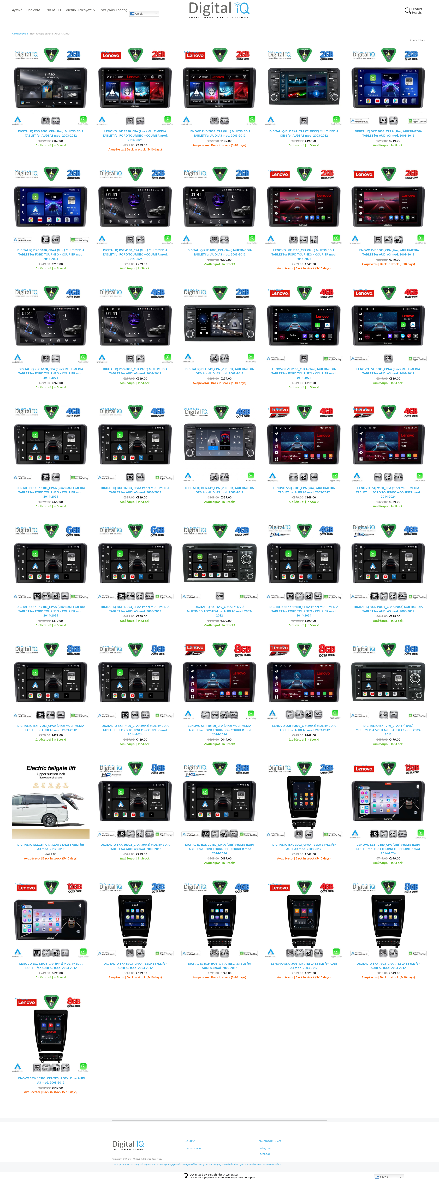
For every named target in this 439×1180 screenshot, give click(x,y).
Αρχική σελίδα (20, 33)
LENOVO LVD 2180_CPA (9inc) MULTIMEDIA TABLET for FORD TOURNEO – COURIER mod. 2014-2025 (135, 135)
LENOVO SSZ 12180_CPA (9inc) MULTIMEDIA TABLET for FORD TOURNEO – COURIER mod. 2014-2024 (388, 848)
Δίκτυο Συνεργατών (80, 10)
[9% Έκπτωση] (304, 86)
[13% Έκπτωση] (51, 443)
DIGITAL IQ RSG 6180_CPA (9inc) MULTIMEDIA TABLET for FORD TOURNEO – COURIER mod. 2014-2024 (50, 373)
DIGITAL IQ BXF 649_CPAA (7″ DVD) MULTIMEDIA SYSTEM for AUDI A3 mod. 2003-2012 (219, 611)
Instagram (265, 1148)
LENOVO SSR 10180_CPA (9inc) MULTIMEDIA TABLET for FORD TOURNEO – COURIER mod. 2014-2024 (219, 730)
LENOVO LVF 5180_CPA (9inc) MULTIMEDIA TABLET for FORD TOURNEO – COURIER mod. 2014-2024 (303, 254)
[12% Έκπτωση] (388, 86)
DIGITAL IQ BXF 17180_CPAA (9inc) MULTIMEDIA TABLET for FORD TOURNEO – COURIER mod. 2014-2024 (50, 611)
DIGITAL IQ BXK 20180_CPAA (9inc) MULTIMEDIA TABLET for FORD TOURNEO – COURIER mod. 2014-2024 (219, 848)
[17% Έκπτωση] (135, 86)
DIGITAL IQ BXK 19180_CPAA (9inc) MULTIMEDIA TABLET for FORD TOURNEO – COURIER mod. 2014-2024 (303, 611)
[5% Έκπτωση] (51, 1033)
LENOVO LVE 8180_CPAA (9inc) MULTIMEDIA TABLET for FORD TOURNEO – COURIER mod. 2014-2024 (303, 373)
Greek (138, 13)
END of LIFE (53, 10)
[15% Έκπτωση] (51, 86)
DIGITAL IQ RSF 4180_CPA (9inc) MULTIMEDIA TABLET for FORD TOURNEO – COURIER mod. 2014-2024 (135, 254)
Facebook (264, 1153)
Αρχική (17, 10)
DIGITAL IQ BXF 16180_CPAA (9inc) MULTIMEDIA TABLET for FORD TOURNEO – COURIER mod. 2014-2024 (50, 492)
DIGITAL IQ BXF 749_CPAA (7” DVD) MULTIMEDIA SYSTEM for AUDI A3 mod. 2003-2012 (388, 730)
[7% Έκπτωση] (219, 324)
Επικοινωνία (193, 1148)
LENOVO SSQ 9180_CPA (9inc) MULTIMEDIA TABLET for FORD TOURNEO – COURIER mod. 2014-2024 (388, 492)
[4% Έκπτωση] (388, 680)
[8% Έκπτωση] (304, 443)
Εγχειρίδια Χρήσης (113, 10)
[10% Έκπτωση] (51, 324)
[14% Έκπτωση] (304, 205)
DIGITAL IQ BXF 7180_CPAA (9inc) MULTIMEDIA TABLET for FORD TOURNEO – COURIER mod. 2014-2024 (135, 730)
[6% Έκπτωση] (219, 443)
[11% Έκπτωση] (219, 561)
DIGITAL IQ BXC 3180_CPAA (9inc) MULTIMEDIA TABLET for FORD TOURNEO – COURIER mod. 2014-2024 (50, 254)
